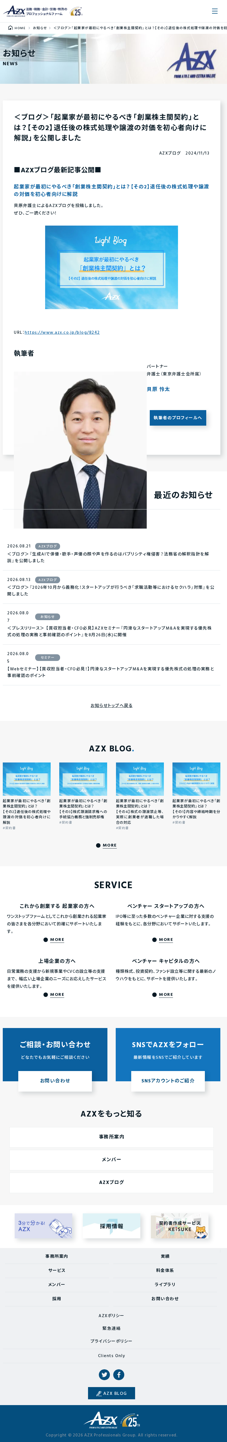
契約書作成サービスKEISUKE (180, 1225)
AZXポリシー (112, 1316)
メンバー (111, 1160)
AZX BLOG (115, 1393)
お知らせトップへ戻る (112, 706)
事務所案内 (112, 1137)
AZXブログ (111, 1182)
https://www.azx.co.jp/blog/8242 (62, 332)
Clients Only (111, 1356)
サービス (57, 1270)
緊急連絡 (111, 1328)
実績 (165, 1256)
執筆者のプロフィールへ (178, 418)
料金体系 (165, 1270)
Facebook (118, 1374)
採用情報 (112, 1225)
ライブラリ (165, 1285)
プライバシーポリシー (112, 1341)
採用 (56, 1299)
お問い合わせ (165, 1299)
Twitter (104, 1374)
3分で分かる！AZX (44, 1225)
